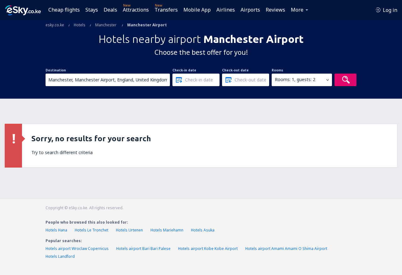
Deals (110, 9)
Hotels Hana (56, 230)
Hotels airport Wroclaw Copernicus (77, 248)
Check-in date (184, 70)
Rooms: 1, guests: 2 (295, 79)
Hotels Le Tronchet (91, 230)
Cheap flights (64, 9)
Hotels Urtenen (129, 230)
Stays (91, 9)
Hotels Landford (60, 256)
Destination (56, 70)
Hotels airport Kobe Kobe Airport (208, 248)
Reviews (275, 9)
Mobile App (197, 9)
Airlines (225, 9)
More (297, 9)
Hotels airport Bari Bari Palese (143, 248)
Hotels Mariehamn (166, 230)
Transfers (166, 9)
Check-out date (235, 70)
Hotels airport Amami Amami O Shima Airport (286, 248)
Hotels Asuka (203, 230)
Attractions (136, 9)
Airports (250, 9)
